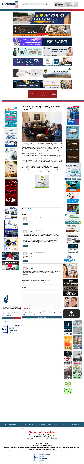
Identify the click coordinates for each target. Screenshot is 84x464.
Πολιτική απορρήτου (31, 309)
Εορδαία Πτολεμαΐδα (28, 211)
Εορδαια (8, 9)
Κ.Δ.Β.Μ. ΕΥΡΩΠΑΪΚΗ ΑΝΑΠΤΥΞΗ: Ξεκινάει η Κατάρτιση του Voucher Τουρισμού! (31, 324)
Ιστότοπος (24, 287)
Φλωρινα (40, 9)
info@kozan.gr (75, 424)
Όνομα (23, 282)
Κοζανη (3, 9)
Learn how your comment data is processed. (43, 320)
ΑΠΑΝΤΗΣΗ (26, 223)
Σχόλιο (23, 292)
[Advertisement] (11, 284)
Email (44, 282)
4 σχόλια (38, 111)
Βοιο (13, 9)
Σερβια (17, 9)
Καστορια (34, 9)
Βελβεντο (22, 9)
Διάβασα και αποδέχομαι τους (32, 314)
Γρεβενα (28, 9)
